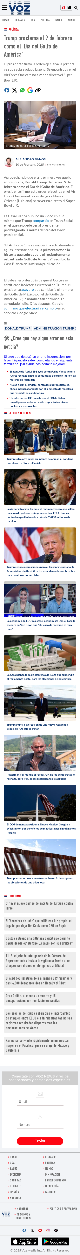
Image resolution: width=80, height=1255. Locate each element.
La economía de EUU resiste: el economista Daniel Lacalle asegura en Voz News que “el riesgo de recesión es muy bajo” (41, 625)
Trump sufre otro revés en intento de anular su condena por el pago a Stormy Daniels (40, 461)
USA (33, 20)
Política (14, 30)
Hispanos (20, 20)
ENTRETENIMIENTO (55, 1180)
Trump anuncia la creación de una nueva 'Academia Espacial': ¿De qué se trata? (37, 726)
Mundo (72, 20)
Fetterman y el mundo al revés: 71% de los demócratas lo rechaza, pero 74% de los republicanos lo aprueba (41, 776)
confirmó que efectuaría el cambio (30, 308)
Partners (50, 1192)
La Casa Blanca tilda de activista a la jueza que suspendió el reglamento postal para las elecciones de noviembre (40, 676)
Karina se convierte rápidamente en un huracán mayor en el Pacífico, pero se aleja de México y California (38, 1046)
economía (15, 1175)
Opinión (14, 1192)
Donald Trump (18, 328)
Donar (5, 20)
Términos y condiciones (23, 1216)
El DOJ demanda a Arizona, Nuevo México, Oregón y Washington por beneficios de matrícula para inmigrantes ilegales (41, 828)
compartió (41, 220)
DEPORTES (15, 1186)
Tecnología (52, 1186)
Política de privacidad (63, 1209)
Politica (45, 20)
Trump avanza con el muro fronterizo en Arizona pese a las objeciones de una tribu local (40, 880)
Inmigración (52, 1175)
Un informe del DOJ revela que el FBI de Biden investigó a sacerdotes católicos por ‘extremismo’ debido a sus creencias (39, 402)
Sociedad (15, 1180)
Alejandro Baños (31, 159)
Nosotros (16, 1198)
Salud (58, 20)
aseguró (27, 289)
